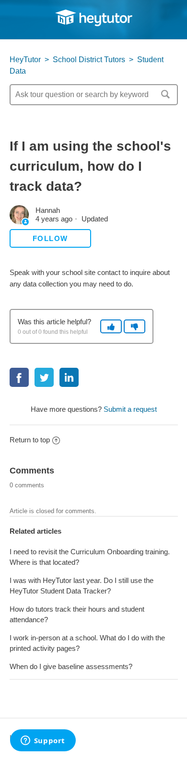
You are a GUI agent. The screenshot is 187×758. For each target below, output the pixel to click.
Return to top (30, 440)
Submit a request (130, 409)
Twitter (44, 377)
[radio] (111, 326)
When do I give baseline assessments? (71, 666)
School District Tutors (89, 59)
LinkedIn (69, 377)
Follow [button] (50, 238)
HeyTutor (25, 59)
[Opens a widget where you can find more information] (43, 741)
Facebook (19, 377)
